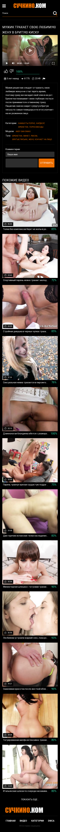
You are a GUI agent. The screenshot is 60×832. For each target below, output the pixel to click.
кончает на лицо (43, 139)
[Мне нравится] (6, 71)
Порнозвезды (36, 127)
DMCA (51, 821)
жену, (31, 139)
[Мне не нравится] (12, 71)
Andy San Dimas (23, 131)
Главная (11, 821)
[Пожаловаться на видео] (44, 79)
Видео (23, 821)
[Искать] (55, 13)
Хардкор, (40, 123)
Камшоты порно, (26, 123)
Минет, (26, 136)
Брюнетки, (23, 127)
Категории (37, 821)
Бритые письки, (20, 139)
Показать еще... (30, 799)
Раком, (34, 136)
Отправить (46, 163)
